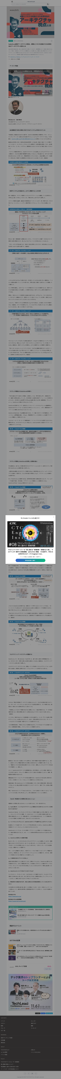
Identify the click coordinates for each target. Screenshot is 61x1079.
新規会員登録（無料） (30, 560)
